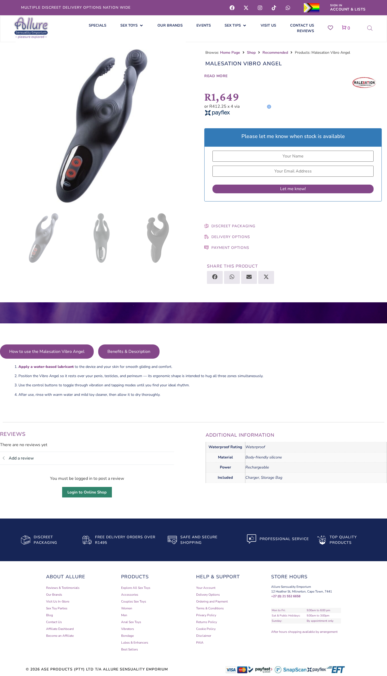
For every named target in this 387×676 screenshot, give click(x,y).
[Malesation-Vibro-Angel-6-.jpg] (101, 125)
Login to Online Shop (87, 492)
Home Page (230, 52)
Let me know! (293, 189)
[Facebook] (232, 8)
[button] (132, 25)
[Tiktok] (274, 8)
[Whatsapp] (288, 8)
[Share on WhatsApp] (232, 277)
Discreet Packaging (233, 226)
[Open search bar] (370, 28)
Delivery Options (230, 236)
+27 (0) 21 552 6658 (285, 596)
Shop (251, 52)
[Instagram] (260, 8)
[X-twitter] (246, 8)
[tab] (47, 351)
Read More (216, 75)
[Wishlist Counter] (330, 27)
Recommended (275, 52)
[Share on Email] (249, 277)
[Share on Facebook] (215, 277)
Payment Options (230, 247)
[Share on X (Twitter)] (266, 277)
